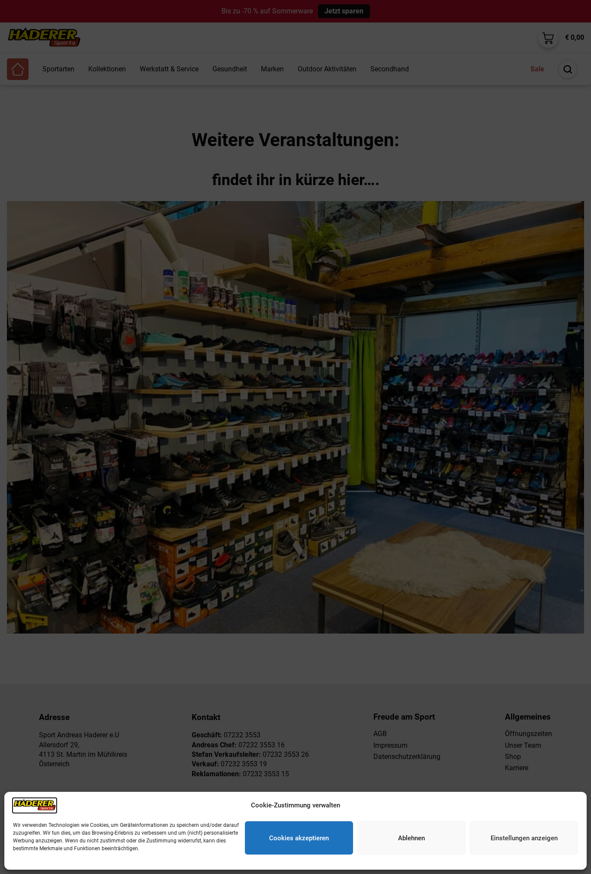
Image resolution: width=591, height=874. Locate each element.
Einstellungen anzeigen (524, 838)
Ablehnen (411, 838)
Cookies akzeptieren (299, 838)
